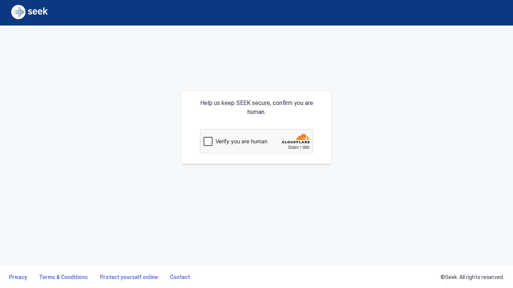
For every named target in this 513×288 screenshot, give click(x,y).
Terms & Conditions (63, 277)
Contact (180, 277)
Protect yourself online (129, 277)
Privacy (18, 277)
